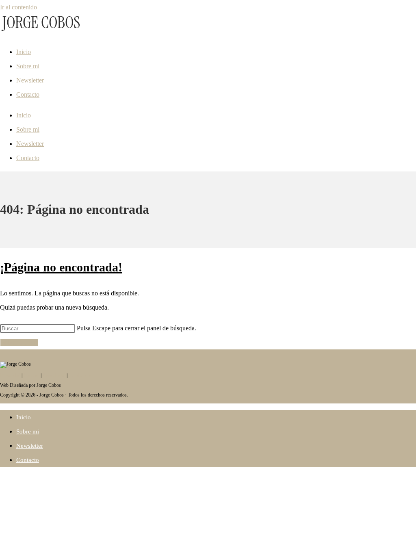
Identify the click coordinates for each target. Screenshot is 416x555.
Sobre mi (27, 66)
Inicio (23, 51)
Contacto (27, 94)
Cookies (31, 375)
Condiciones (81, 375)
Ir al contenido (18, 7)
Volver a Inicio (19, 342)
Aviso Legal (53, 375)
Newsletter (30, 80)
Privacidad (10, 375)
